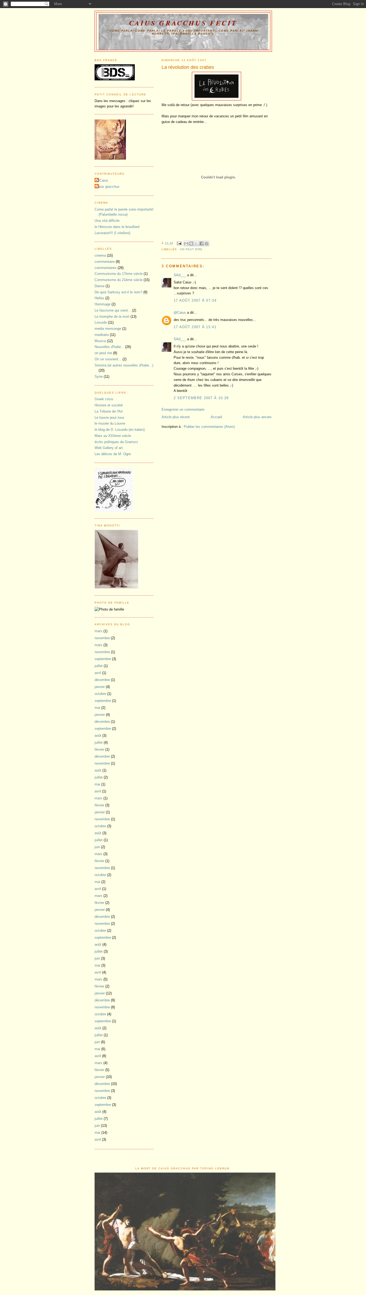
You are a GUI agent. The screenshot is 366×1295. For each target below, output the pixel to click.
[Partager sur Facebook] (201, 243)
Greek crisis (104, 399)
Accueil (216, 417)
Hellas (99, 298)
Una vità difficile (107, 221)
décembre (102, 680)
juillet (99, 666)
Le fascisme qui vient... (113, 310)
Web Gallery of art (109, 448)
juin (97, 847)
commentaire (105, 262)
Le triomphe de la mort (112, 317)
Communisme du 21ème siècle (119, 280)
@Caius (180, 312)
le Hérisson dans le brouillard (117, 227)
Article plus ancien (257, 417)
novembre (102, 638)
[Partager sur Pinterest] (206, 243)
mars (98, 631)
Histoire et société (109, 405)
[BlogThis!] (191, 243)
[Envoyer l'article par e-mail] (179, 243)
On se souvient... (108, 359)
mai (97, 708)
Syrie (99, 377)
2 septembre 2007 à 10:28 (201, 398)
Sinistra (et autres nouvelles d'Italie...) (124, 365)
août (98, 735)
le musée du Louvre (110, 423)
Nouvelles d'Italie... (109, 347)
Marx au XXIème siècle (113, 436)
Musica (100, 341)
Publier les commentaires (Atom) (209, 427)
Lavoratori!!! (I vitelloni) (112, 233)
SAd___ (180, 275)
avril (98, 673)
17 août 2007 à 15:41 (195, 327)
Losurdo (101, 322)
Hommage (102, 304)
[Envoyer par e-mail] (186, 243)
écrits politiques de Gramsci (116, 442)
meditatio (102, 335)
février (99, 749)
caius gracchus (107, 187)
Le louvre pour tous (109, 418)
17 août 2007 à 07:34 (195, 300)
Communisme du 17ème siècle (119, 274)
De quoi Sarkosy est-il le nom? (118, 292)
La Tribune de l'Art (109, 411)
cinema (100, 255)
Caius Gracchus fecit (183, 23)
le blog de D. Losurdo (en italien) (120, 430)
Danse (99, 286)
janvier (100, 687)
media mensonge (108, 329)
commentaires (106, 268)
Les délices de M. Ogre (113, 454)
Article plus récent (176, 417)
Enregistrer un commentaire (183, 409)
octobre (100, 694)
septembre (103, 659)
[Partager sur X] (196, 243)
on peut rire (191, 249)
